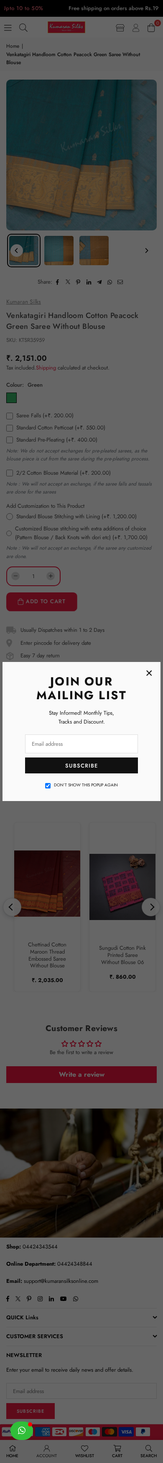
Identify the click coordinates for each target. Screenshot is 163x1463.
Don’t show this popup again (86, 785)
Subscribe (81, 766)
